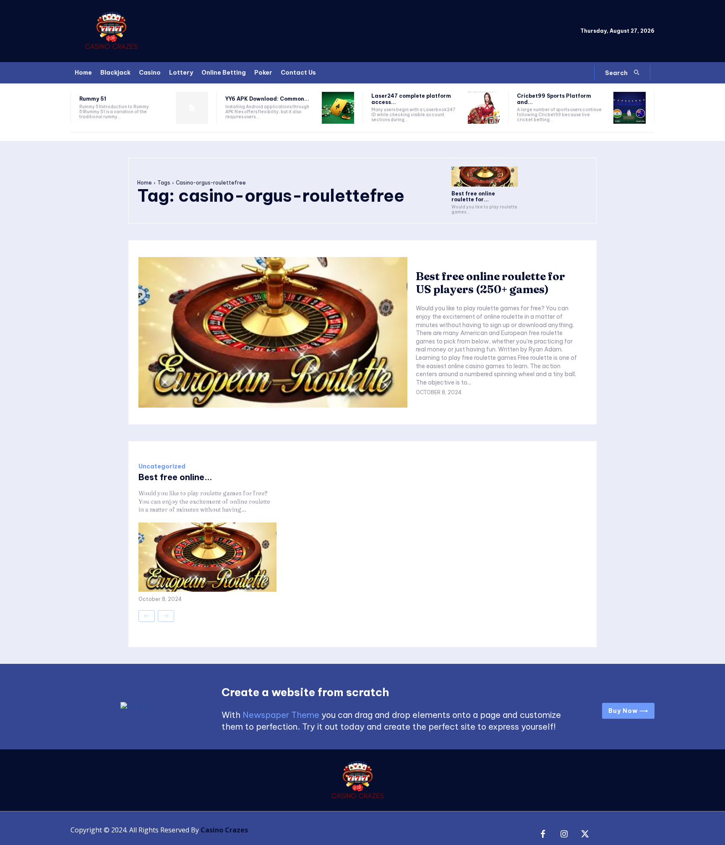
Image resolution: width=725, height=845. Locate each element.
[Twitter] (584, 834)
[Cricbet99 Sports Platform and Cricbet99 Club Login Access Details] (629, 108)
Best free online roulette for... (473, 196)
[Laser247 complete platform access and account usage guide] (484, 108)
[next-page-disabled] (166, 616)
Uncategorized (161, 466)
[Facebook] (543, 834)
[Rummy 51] (192, 108)
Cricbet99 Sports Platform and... (554, 99)
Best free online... (175, 477)
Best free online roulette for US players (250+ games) (490, 283)
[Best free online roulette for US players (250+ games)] (484, 176)
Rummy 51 (92, 99)
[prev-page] (146, 616)
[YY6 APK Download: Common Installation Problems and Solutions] (338, 108)
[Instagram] (563, 834)
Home (144, 182)
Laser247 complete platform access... (411, 99)
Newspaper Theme (281, 715)
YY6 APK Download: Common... (267, 99)
